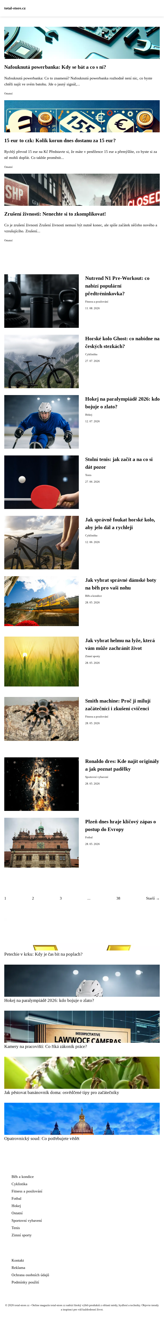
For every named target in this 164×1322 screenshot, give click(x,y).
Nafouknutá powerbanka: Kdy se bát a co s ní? (55, 67)
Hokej (88, 414)
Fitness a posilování (96, 301)
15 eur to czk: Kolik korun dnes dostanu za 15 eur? (60, 140)
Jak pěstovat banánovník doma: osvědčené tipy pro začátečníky (61, 1092)
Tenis (88, 475)
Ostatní (8, 93)
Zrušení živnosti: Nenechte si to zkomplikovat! (55, 214)
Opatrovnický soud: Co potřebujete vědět (41, 1138)
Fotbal (89, 837)
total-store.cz (15, 8)
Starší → (153, 898)
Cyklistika (91, 354)
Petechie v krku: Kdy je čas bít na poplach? (43, 954)
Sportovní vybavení (96, 777)
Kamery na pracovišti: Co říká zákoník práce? (45, 1046)
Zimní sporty (92, 656)
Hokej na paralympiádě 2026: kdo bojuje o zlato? (49, 1000)
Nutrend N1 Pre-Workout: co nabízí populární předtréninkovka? (117, 285)
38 (118, 898)
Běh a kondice (93, 595)
